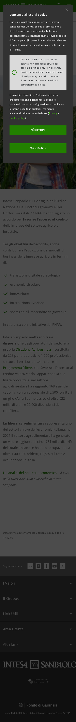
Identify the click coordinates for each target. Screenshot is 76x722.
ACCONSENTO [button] (38, 148)
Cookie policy (17, 118)
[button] (66, 9)
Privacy (53, 113)
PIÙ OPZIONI (37, 130)
